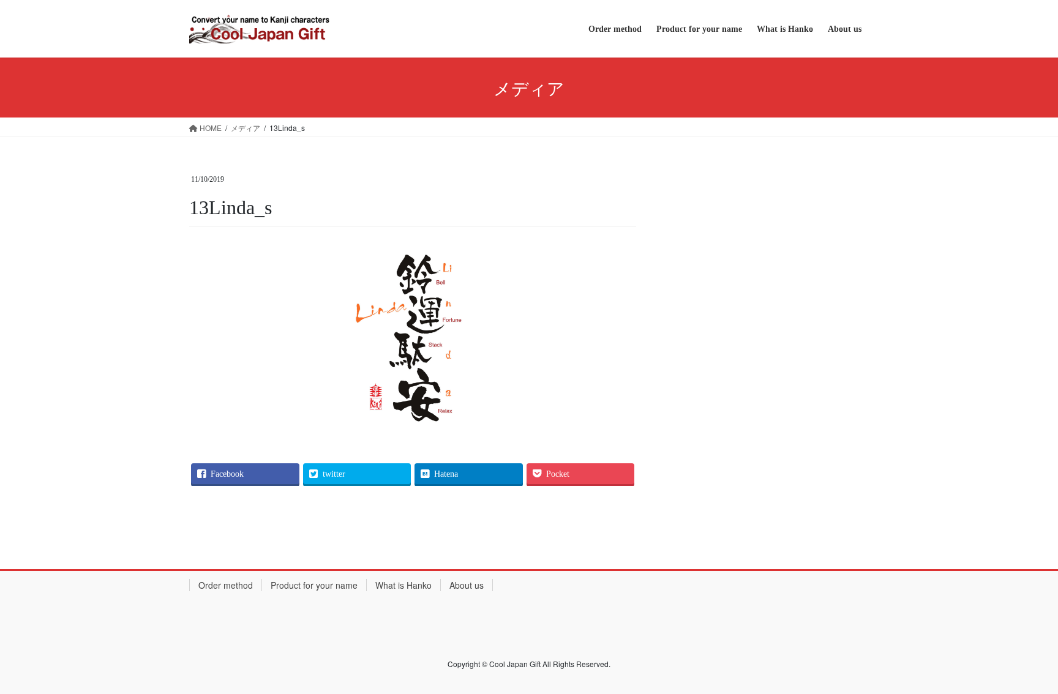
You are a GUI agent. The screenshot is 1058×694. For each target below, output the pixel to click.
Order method (225, 585)
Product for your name (314, 585)
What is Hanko (403, 585)
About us (466, 585)
